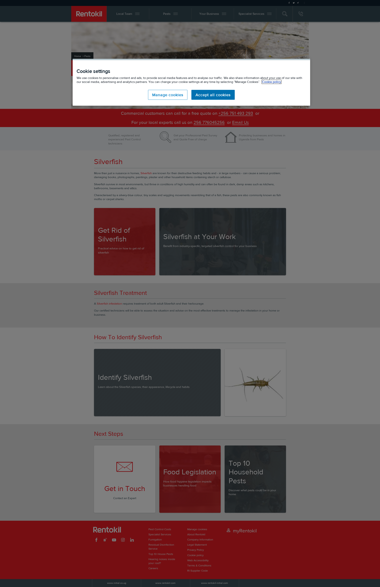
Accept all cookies (213, 95)
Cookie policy (271, 82)
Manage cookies (167, 95)
